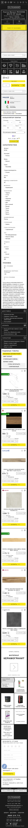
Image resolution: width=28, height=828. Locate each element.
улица (7, 210)
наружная (8, 198)
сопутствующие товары (20, 715)
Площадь (6, 120)
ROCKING (8, 166)
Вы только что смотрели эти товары (5, 685)
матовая (8, 238)
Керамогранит (9, 187)
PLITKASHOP (14, 7)
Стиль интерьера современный (14, 365)
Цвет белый (7, 356)
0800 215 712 (14, 815)
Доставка (6, 311)
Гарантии (6, 338)
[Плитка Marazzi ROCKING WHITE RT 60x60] (14, 41)
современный (9, 229)
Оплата (5, 325)
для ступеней (9, 204)
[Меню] (2, 2)
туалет (7, 208)
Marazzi (8, 161)
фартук (7, 214)
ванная (7, 206)
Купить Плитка (14, 655)
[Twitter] (11, 820)
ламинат (5, 295)
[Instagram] (17, 820)
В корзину (13, 141)
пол (7, 196)
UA (14, 2)
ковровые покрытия (13, 295)
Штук (5, 125)
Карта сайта (11, 801)
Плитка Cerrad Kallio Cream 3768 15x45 (8, 790)
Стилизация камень (10, 359)
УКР (16, 803)
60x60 (7, 249)
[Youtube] (14, 820)
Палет (17, 125)
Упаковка (19, 113)
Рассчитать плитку (9, 112)
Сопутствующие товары (6, 679)
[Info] (9, 2)
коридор (8, 200)
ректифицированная (11, 234)
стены (7, 194)
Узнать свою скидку (14, 55)
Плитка (7, 155)
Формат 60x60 (8, 361)
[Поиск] (26, 2)
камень (7, 224)
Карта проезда (14, 809)
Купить (15, 85)
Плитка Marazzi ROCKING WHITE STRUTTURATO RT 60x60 (21, 790)
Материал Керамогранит (12, 353)
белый (7, 254)
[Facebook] (8, 820)
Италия (7, 172)
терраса (8, 192)
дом (7, 202)
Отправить (8, 773)
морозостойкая (10, 236)
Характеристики (8, 113)
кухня (7, 212)
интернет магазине (18, 287)
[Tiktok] (20, 820)
